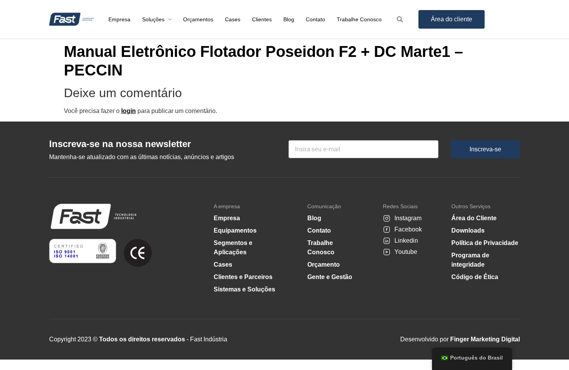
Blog (314, 218)
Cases (223, 264)
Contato (319, 230)
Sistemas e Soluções (244, 289)
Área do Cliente (474, 218)
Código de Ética (474, 277)
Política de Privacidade (484, 243)
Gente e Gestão (329, 277)
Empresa (227, 218)
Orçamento (323, 264)
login (128, 111)
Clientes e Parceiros (243, 277)
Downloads (468, 230)
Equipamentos (235, 230)
